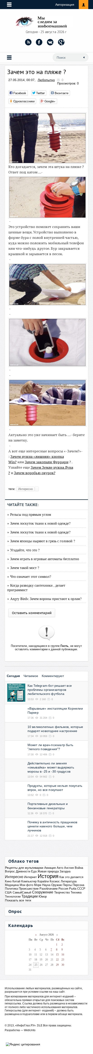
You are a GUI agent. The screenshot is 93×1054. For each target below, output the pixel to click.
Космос (55, 881)
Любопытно (46, 80)
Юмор (43, 896)
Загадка (65, 871)
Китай (16, 881)
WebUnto (29, 1030)
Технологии (13, 896)
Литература (69, 881)
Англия (69, 867)
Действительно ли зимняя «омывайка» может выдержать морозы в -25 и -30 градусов (51, 767)
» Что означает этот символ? (29, 576)
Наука (46, 885)
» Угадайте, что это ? (23, 549)
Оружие (56, 885)
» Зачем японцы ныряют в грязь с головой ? (41, 540)
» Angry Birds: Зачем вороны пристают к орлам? (44, 598)
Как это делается (71, 877)
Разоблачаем (49, 888)
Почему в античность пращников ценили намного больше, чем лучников (52, 826)
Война (79, 867)
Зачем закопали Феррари (46, 461)
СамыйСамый (22, 892)
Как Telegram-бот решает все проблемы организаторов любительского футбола (50, 690)
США (8, 892)
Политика (11, 888)
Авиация (50, 867)
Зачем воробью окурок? (34, 472)
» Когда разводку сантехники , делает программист (36, 587)
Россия (63, 888)
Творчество (62, 892)
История (48, 876)
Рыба (72, 888)
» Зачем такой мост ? (23, 567)
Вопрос (10, 871)
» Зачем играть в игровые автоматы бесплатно (43, 558)
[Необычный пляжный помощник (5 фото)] (48, 162)
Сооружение (42, 892)
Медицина (12, 885)
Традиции (29, 896)
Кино (8, 881)
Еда (34, 871)
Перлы (67, 885)
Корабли (43, 881)
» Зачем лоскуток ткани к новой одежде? (38, 523)
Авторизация (64, 4)
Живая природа (48, 871)
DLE (39, 1025)
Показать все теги (18, 900)
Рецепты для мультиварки (24, 867)
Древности (23, 871)
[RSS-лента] (28, 42)
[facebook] (39, 42)
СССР (81, 888)
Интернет (30, 877)
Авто (60, 867)
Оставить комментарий (31, 613)
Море (37, 885)
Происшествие (29, 888)
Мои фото (26, 885)
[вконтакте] (50, 42)
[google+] (61, 42)
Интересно (25, 489)
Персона (78, 885)
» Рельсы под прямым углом (29, 514)
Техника (76, 892)
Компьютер (29, 881)
